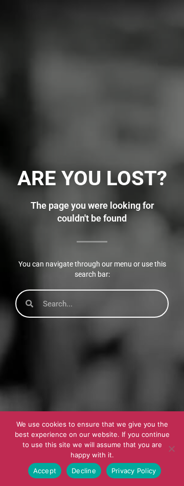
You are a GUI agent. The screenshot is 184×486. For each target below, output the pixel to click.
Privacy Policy (133, 471)
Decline (84, 471)
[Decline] (171, 449)
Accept (45, 471)
